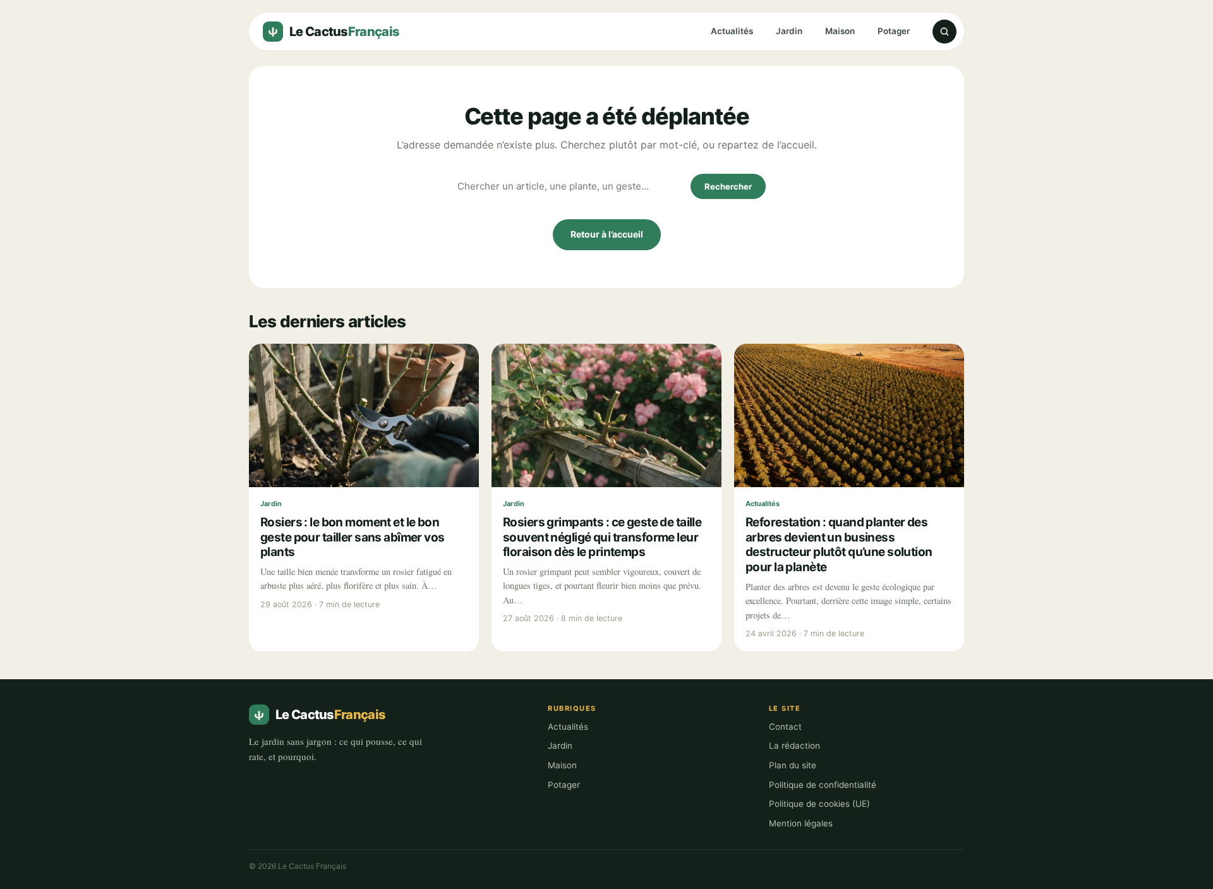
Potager (894, 31)
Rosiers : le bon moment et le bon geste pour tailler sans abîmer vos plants (352, 537)
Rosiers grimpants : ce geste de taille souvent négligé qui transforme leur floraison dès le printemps (602, 537)
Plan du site (792, 765)
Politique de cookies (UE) (819, 804)
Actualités (732, 31)
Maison (840, 31)
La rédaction (794, 746)
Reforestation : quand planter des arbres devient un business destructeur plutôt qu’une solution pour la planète (838, 544)
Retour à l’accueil (606, 234)
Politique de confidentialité (822, 785)
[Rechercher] (944, 32)
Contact (785, 727)
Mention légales (801, 823)
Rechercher (728, 186)
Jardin (789, 31)
